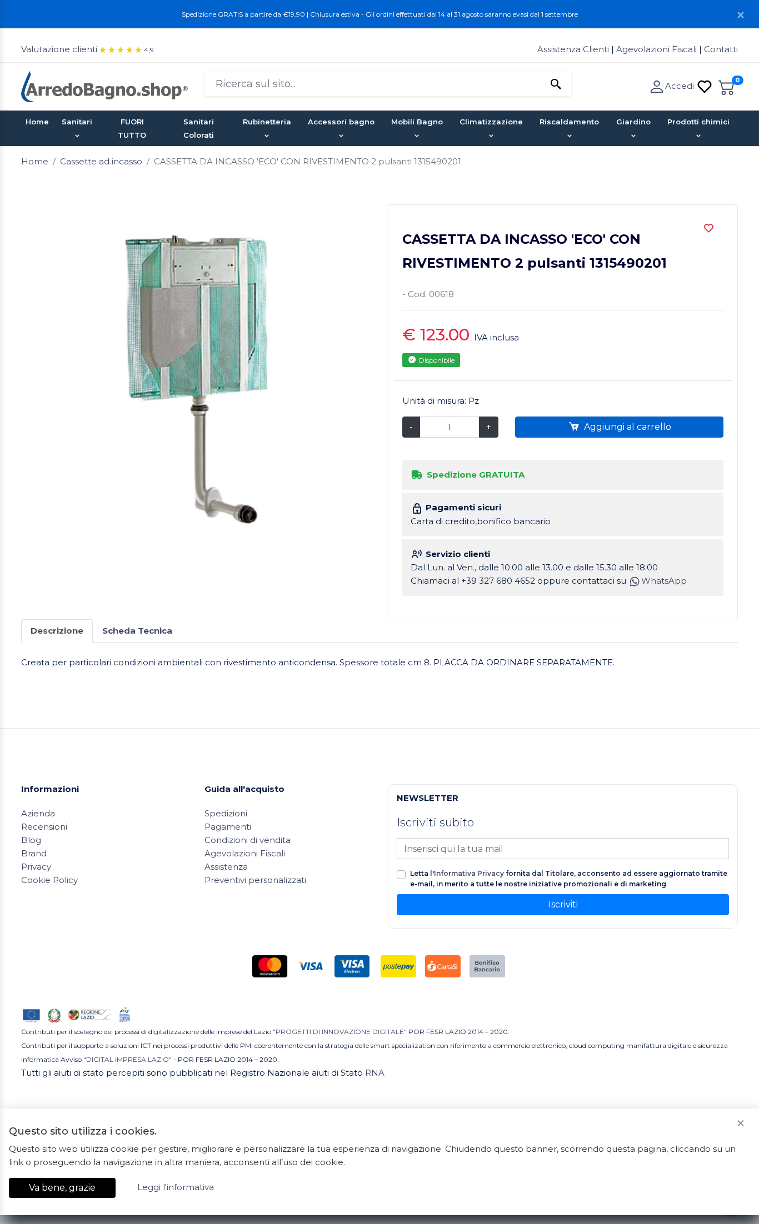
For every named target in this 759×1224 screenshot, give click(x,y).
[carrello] (726, 86)
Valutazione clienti (59, 49)
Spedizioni (225, 813)
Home (37, 121)
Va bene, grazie (62, 1187)
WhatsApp (664, 580)
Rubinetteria (267, 121)
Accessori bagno (341, 121)
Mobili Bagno (417, 121)
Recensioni (44, 826)
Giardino (633, 121)
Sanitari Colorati (198, 128)
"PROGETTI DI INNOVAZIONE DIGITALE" (340, 1031)
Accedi (680, 86)
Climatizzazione (491, 121)
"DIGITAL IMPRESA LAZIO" (127, 1059)
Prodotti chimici (698, 121)
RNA (375, 1072)
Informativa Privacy (469, 873)
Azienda (38, 813)
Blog (31, 840)
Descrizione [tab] (57, 630)
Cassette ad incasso (101, 161)
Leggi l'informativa (175, 1187)
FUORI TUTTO (132, 128)
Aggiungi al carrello (626, 427)
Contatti (721, 49)
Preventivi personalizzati (255, 880)
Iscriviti (563, 904)
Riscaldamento (569, 121)
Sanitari (77, 121)
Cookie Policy (49, 880)
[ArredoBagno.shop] (104, 86)
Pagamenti (227, 826)
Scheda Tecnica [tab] (137, 630)
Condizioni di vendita (247, 840)
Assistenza (226, 866)
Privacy (36, 866)
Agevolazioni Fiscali (656, 49)
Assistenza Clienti (574, 49)
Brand (34, 853)
